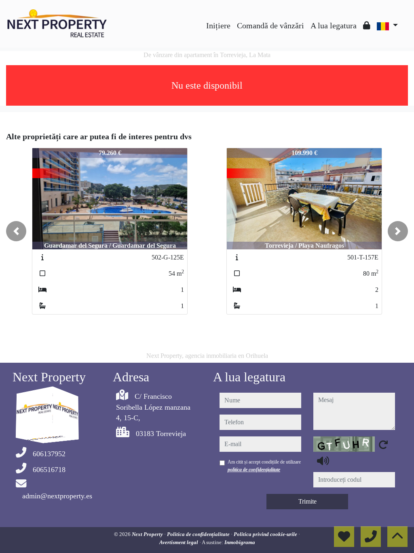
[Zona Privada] (367, 25)
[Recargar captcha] (383, 444)
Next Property (148, 534)
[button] (16, 231)
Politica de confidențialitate (199, 534)
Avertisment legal (179, 542)
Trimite (307, 501)
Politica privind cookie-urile (266, 534)
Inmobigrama (239, 542)
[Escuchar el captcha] (323, 461)
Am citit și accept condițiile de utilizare (264, 465)
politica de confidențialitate (254, 469)
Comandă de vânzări (270, 25)
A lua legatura (333, 25)
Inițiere (218, 25)
